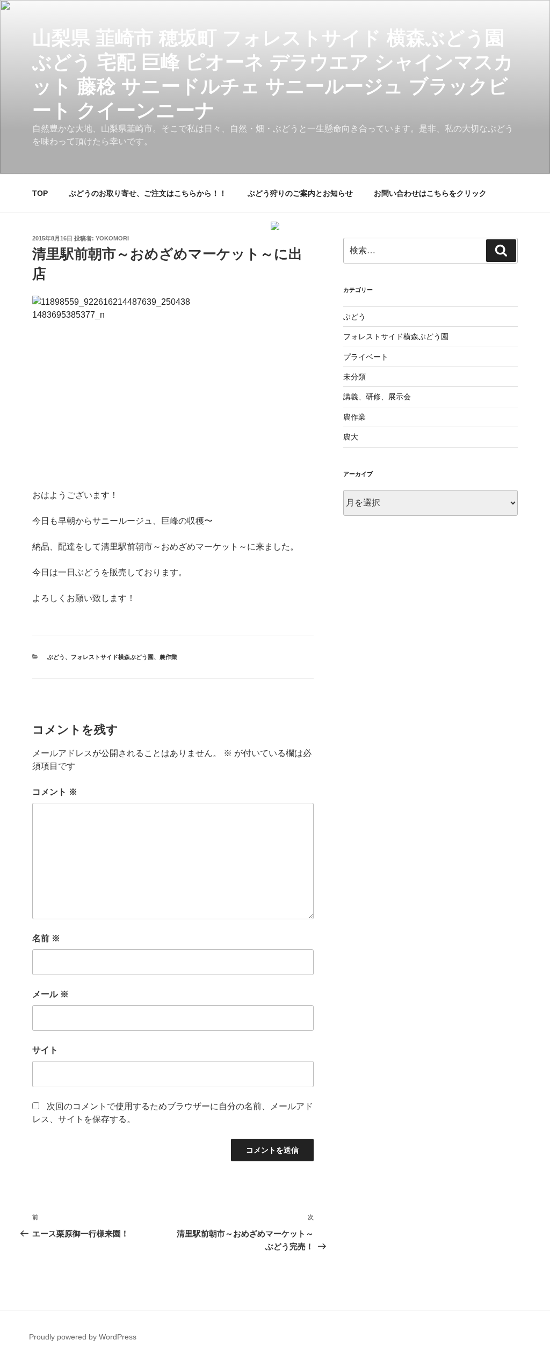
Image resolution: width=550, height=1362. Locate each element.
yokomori (112, 238)
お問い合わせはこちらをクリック (430, 193)
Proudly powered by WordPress (82, 1336)
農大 (350, 437)
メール (50, 994)
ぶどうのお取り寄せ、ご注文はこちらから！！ (148, 193)
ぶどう (56, 657)
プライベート (365, 357)
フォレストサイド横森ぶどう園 (112, 657)
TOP (40, 193)
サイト (45, 1050)
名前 (46, 938)
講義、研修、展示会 (377, 396)
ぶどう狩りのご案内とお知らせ (300, 193)
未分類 (354, 376)
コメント (54, 791)
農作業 (168, 657)
